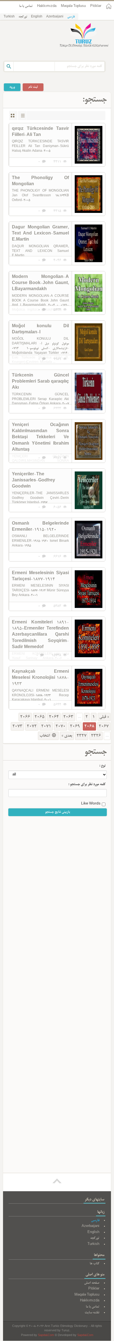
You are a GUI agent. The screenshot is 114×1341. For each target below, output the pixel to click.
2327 (82, 736)
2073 (17, 726)
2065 (40, 717)
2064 (54, 717)
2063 (68, 717)
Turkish (9, 17)
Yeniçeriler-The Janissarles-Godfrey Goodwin (33, 480)
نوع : (102, 766)
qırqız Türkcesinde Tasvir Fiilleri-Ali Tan (40, 132)
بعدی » (66, 736)
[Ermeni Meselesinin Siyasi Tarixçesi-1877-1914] (88, 589)
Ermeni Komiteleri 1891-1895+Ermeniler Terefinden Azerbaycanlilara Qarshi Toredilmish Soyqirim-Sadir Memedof (40, 635)
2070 (61, 726)
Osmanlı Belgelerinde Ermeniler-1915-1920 (40, 527)
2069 (75, 726)
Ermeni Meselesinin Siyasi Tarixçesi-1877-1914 (40, 576)
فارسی (71, 17)
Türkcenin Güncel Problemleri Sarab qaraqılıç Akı (40, 381)
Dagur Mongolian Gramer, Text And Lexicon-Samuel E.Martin (40, 233)
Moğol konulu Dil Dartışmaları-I (40, 329)
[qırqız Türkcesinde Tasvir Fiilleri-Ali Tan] (88, 145)
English (36, 17)
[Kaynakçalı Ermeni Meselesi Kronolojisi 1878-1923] (88, 687)
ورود (12, 87)
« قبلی (104, 717)
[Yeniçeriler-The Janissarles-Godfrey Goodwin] (88, 490)
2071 (46, 726)
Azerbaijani (54, 17)
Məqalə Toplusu (73, 6)
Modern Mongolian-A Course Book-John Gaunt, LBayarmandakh (40, 283)
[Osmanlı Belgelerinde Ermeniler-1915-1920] (88, 539)
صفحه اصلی (91, 1283)
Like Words (90, 804)
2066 (25, 717)
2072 (32, 726)
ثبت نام (33, 87)
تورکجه (23, 17)
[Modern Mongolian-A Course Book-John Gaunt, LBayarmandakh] (88, 293)
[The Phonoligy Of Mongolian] (88, 194)
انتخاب (45, 736)
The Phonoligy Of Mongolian (40, 181)
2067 (104, 726)
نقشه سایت (92, 1312)
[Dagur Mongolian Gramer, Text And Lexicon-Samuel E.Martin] (88, 243)
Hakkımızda (46, 6)
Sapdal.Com (46, 1335)
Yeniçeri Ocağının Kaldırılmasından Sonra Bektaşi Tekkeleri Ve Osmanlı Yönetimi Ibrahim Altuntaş (40, 437)
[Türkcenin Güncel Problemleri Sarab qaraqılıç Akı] (88, 391)
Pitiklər (95, 6)
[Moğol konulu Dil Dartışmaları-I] (88, 342)
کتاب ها (94, 1263)
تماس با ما (26, 6)
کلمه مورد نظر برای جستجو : (86, 784)
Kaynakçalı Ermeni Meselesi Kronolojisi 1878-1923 (40, 678)
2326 (96, 736)
